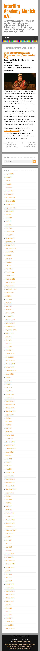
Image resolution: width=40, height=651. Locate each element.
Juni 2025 (9, 218)
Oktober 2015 (10, 598)
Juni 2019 (9, 459)
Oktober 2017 (10, 526)
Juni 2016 (9, 574)
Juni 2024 (9, 259)
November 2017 (10, 523)
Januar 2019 (9, 476)
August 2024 (9, 252)
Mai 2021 (8, 384)
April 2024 (9, 265)
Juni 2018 (9, 499)
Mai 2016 (8, 577)
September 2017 (11, 530)
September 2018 (11, 489)
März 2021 (9, 391)
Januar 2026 (9, 194)
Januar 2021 (9, 398)
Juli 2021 (8, 377)
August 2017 (9, 533)
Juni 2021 (9, 381)
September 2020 (11, 411)
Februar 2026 (10, 191)
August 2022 (9, 333)
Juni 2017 (9, 540)
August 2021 (9, 374)
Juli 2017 (8, 537)
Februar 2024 (10, 272)
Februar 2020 (10, 435)
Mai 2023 (8, 303)
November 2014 (10, 628)
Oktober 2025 (10, 204)
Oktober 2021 (10, 367)
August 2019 (9, 452)
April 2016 (9, 581)
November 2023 (10, 282)
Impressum (13, 649)
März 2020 (9, 432)
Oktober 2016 (10, 567)
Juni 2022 (9, 340)
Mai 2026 (8, 184)
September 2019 (11, 448)
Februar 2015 (10, 621)
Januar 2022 (9, 357)
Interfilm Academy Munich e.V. (19, 11)
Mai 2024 (8, 262)
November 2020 (10, 404)
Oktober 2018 (10, 486)
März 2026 (9, 187)
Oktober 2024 (10, 245)
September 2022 (11, 330)
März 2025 (9, 228)
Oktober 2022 (10, 326)
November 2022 (10, 323)
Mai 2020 (8, 425)
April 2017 (9, 547)
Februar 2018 (10, 513)
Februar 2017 (10, 554)
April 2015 (9, 615)
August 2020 (9, 415)
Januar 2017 (9, 557)
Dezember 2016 (10, 560)
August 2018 (9, 493)
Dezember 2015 (10, 591)
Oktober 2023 (10, 286)
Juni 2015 (9, 608)
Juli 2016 (8, 571)
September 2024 (11, 248)
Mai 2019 (8, 462)
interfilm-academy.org (26, 646)
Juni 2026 (9, 180)
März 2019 (9, 469)
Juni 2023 (9, 299)
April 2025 (9, 225)
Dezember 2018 (10, 479)
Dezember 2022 (10, 320)
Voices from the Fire (32, 147)
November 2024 (10, 242)
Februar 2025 (10, 231)
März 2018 (9, 510)
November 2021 (10, 364)
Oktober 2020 (10, 408)
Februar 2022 (10, 353)
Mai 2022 (8, 343)
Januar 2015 (9, 625)
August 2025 (9, 211)
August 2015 (9, 601)
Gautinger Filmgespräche (11, 143)
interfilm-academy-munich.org (26, 644)
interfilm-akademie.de (10, 644)
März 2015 (9, 618)
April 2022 (9, 347)
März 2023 (9, 309)
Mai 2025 (8, 221)
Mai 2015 (8, 611)
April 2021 (9, 387)
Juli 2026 (8, 177)
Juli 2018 (8, 496)
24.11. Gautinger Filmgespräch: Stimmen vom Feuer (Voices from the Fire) (19, 55)
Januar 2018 (9, 516)
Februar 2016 (10, 584)
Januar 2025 (9, 235)
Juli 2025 (8, 214)
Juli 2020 (8, 418)
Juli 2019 (8, 455)
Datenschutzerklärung (23, 649)
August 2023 (9, 292)
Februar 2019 (10, 472)
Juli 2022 (8, 337)
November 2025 (10, 201)
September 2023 (11, 289)
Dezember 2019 (10, 442)
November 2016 (10, 564)
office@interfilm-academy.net (21, 642)
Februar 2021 (10, 394)
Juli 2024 (8, 255)
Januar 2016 (9, 588)
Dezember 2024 (10, 238)
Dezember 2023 (10, 279)
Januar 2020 (9, 438)
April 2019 (9, 465)
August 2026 (9, 174)
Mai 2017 (8, 543)
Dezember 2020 (10, 401)
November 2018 (10, 482)
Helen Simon (31, 143)
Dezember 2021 (10, 360)
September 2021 (11, 370)
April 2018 (9, 506)
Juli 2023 (8, 296)
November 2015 (10, 594)
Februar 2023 (10, 313)
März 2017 (9, 550)
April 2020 (9, 428)
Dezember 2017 (10, 520)
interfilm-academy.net (13, 646)
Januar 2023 (9, 316)
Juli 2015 (8, 605)
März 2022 (9, 350)
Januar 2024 (9, 275)
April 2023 (9, 306)
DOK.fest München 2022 (11, 131)
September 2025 (11, 208)
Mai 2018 (8, 503)
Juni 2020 (9, 421)
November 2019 (10, 445)
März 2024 (9, 269)
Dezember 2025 (10, 197)
